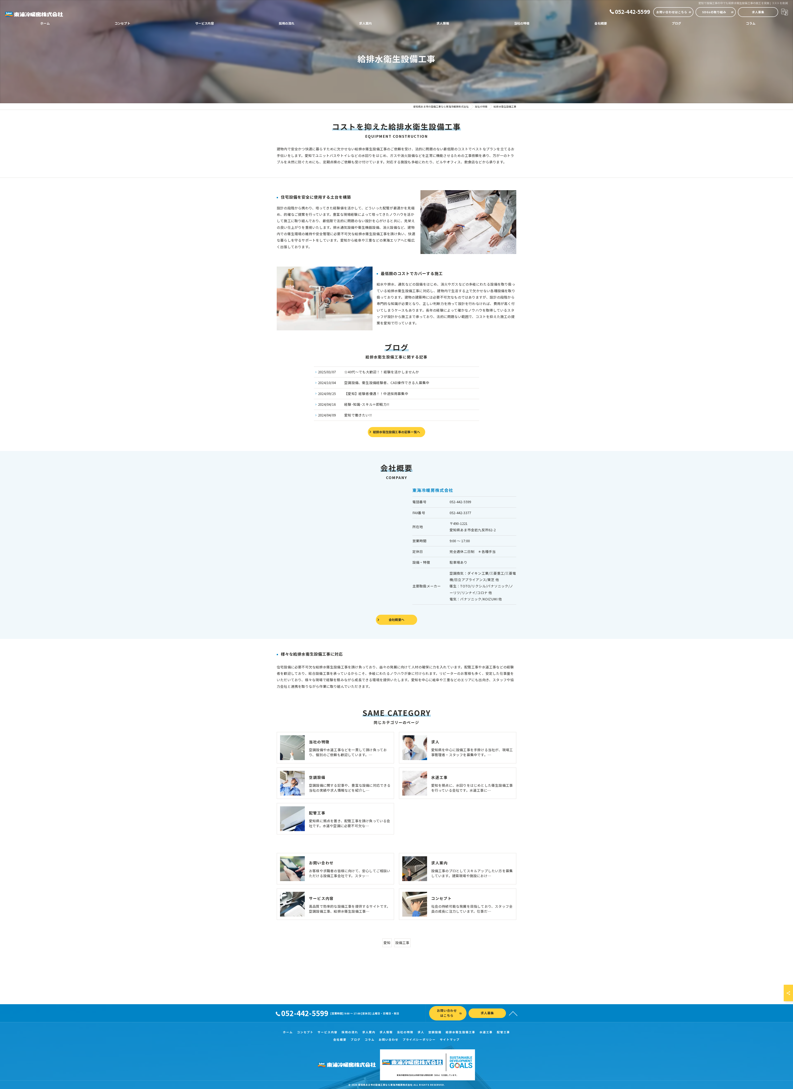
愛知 (387, 942)
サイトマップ (450, 1039)
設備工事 (402, 942)
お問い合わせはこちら (671, 12)
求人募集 (758, 12)
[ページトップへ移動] (513, 1013)
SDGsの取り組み (714, 12)
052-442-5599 (460, 501)
